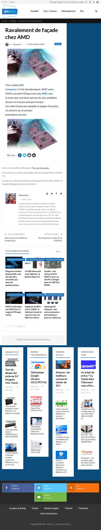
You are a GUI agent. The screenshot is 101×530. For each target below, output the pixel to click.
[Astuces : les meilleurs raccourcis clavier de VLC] (63, 364)
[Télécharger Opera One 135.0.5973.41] (36, 400)
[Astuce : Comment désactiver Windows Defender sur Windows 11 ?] (61, 455)
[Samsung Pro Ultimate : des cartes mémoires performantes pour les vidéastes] (52, 298)
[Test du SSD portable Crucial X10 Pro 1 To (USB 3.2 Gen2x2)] (11, 401)
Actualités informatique (16, 260)
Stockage (58, 44)
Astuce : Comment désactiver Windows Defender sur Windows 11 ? (61, 466)
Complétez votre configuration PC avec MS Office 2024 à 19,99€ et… (88, 414)
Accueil (4, 2)
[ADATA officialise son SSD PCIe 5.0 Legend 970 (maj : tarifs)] (13, 298)
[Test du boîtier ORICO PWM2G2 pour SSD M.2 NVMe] (11, 424)
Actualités (35, 11)
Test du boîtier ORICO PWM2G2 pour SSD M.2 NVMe (11, 433)
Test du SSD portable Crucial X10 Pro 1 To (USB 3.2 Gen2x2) (12, 409)
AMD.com (47, 93)
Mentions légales (51, 508)
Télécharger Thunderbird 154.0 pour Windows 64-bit (37, 430)
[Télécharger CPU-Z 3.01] (36, 444)
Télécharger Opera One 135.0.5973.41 (36, 408)
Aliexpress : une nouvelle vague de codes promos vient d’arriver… (88, 461)
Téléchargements (68, 11)
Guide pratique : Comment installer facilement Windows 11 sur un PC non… (12, 459)
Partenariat (83, 508)
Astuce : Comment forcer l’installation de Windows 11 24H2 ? (62, 439)
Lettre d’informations (48, 513)
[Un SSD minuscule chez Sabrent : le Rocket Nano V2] (33, 263)
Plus (82, 11)
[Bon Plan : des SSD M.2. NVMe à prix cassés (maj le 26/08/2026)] (86, 429)
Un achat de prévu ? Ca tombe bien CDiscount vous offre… (88, 379)
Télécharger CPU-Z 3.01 (36, 451)
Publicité (68, 508)
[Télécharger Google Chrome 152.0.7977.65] (38, 364)
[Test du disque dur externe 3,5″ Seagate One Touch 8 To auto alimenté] (12, 362)
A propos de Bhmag (17, 508)
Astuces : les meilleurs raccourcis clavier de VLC (63, 379)
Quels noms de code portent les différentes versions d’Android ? (62, 414)
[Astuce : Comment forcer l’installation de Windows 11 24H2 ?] (61, 429)
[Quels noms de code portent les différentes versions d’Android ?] (61, 404)
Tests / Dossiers (50, 11)
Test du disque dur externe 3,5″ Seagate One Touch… (12, 376)
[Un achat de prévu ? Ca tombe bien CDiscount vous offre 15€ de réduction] (88, 364)
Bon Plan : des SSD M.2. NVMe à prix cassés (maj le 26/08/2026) (88, 438)
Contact (11, 2)
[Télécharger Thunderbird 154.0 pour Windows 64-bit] (36, 421)
